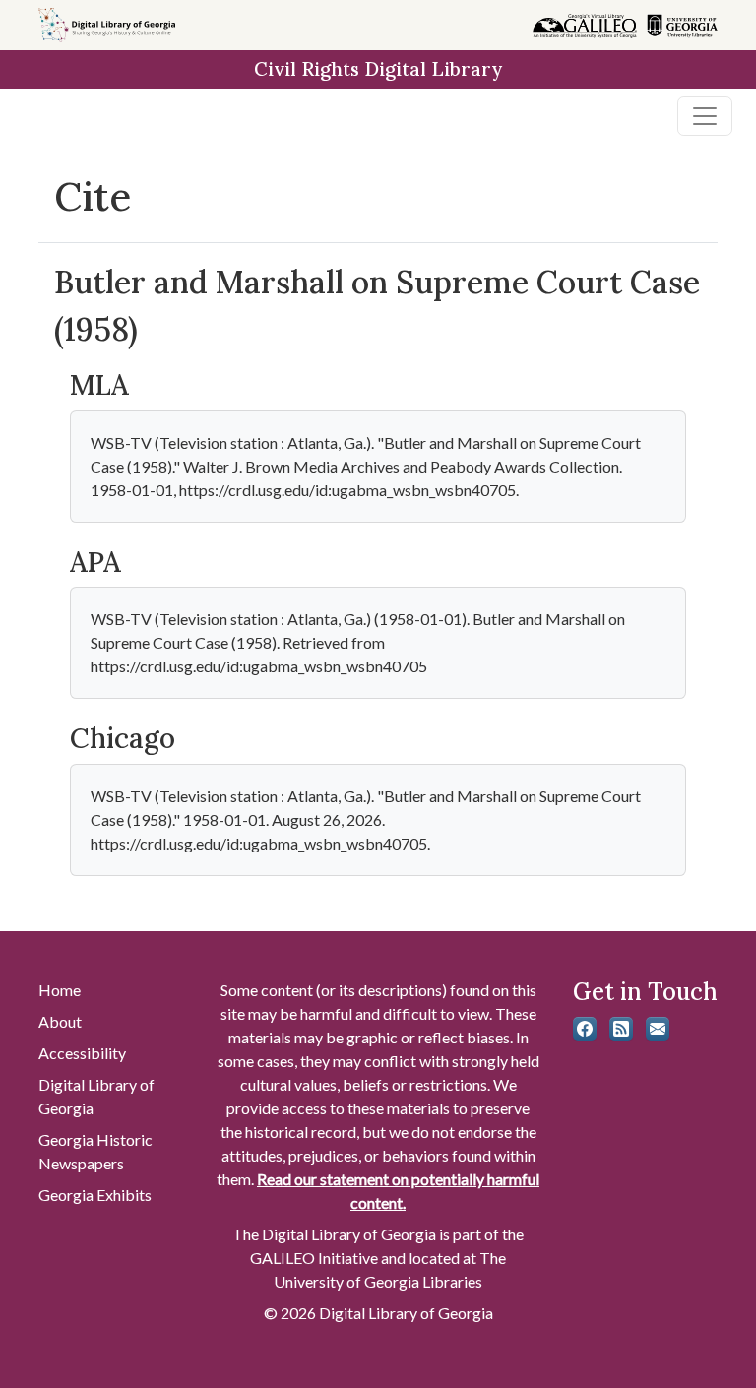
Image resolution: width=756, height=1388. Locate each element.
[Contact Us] (657, 1029)
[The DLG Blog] (621, 1029)
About (60, 1021)
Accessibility (82, 1052)
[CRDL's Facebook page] (585, 1029)
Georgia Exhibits (95, 1194)
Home (59, 989)
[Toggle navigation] (704, 116)
